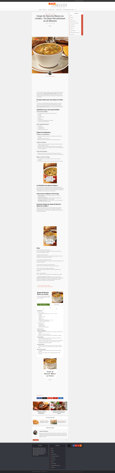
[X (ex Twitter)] (71, 445)
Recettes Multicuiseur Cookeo (68, 9)
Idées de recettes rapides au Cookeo (44, 285)
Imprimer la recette (44, 304)
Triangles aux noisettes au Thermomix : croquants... (44, 422)
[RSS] (81, 445)
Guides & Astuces (59, 9)
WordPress (46, 471)
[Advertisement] (50, 30)
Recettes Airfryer (51, 9)
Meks (40, 471)
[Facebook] (74, 445)
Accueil (40, 9)
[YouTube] (76, 445)
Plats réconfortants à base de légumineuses (45, 286)
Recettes (44, 9)
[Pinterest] (78, 445)
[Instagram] (69, 445)
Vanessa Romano (52, 23)
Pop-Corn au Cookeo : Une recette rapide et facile (62, 422)
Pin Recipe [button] (57, 304)
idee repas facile (40, 395)
